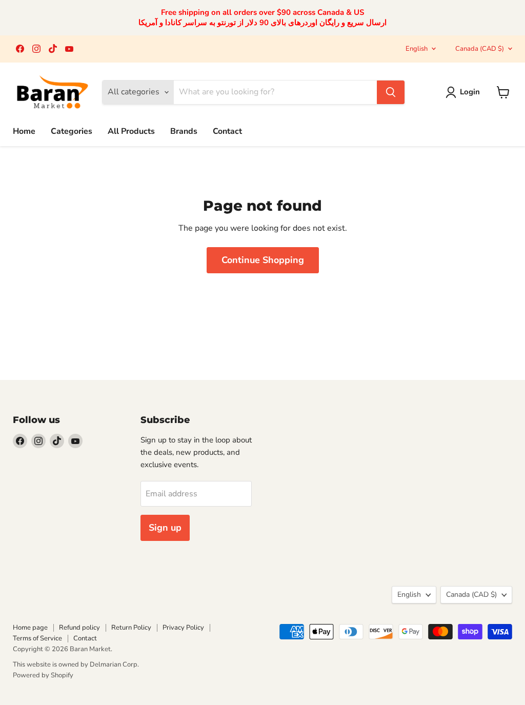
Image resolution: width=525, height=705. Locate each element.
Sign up (165, 527)
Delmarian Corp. (114, 664)
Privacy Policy (183, 627)
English (417, 48)
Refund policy (79, 627)
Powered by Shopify (43, 675)
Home (24, 131)
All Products (131, 131)
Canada (479, 48)
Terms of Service (37, 638)
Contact (227, 131)
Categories (71, 131)
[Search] (391, 92)
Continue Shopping (262, 260)
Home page (30, 627)
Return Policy (131, 627)
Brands (183, 131)
